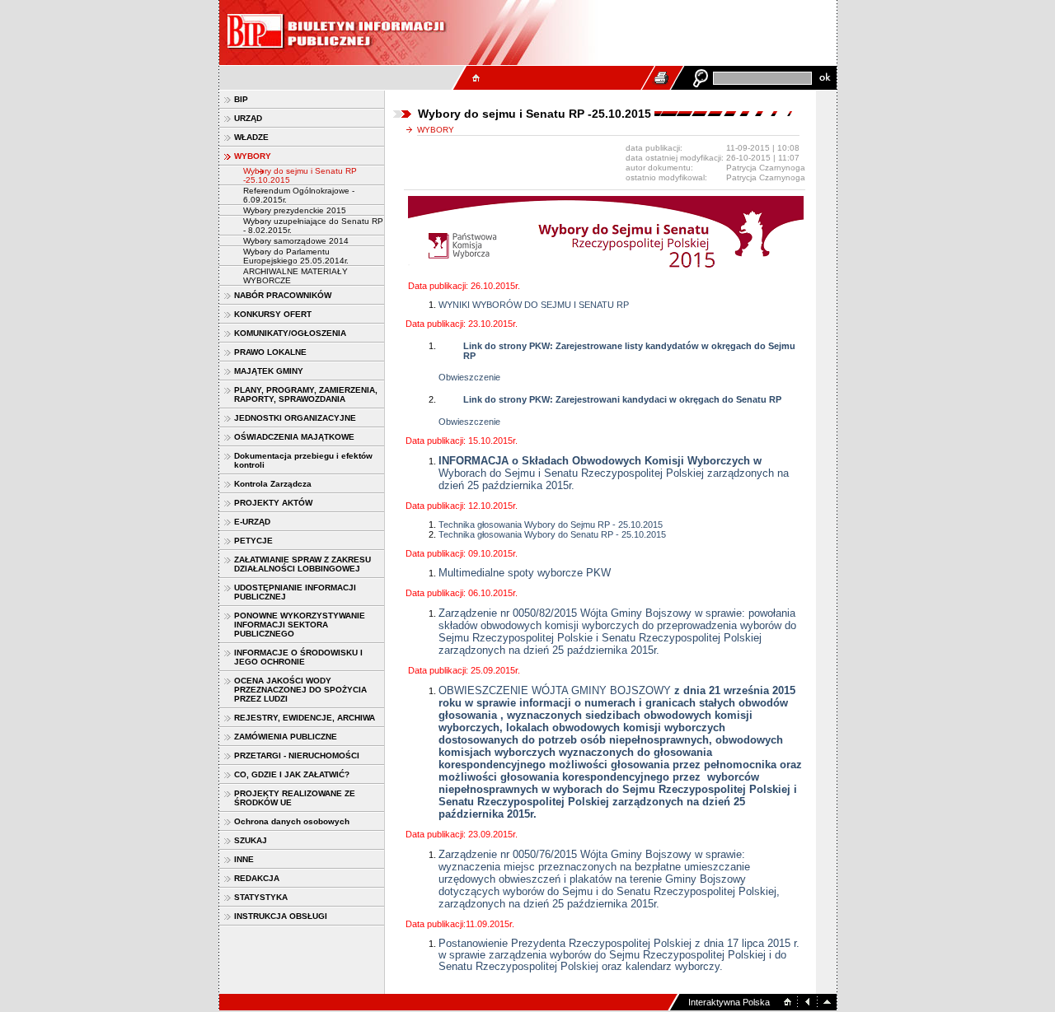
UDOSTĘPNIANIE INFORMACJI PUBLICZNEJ (295, 592)
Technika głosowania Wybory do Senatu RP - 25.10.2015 (552, 534)
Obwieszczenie (469, 377)
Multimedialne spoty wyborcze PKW (524, 573)
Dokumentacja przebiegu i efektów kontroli (303, 460)
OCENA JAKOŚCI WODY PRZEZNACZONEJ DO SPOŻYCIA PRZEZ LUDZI (300, 689)
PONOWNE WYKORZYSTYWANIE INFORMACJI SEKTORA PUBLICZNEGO (299, 624)
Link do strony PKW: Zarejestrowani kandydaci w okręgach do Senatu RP (622, 399)
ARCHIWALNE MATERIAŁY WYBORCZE (295, 276)
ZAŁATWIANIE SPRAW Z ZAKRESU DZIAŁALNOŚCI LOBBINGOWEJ (302, 564)
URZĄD (248, 118)
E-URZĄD (252, 521)
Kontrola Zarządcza (273, 483)
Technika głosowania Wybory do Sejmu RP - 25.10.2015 (550, 524)
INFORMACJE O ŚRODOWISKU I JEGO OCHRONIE (298, 657)
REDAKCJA (256, 878)
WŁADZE (251, 137)
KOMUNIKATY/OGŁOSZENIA (290, 333)
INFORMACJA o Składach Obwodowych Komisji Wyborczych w (600, 461)
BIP (241, 99)
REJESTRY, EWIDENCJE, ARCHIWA (304, 717)
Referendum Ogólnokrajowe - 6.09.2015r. (298, 195)
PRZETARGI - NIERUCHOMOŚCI (296, 755)
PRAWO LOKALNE (270, 352)
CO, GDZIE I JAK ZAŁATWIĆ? (291, 774)
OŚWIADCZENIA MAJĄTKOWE (294, 436)
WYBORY (252, 156)
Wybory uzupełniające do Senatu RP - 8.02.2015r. (313, 226)
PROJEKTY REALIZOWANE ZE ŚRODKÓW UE (294, 798)
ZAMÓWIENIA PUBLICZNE (285, 736)
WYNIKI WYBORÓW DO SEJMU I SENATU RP (533, 305)
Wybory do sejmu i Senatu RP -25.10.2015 (300, 175)
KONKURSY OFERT (273, 314)
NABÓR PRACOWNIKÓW (282, 295)
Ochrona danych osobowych (291, 821)
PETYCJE (253, 540)
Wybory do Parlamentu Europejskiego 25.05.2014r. (296, 256)
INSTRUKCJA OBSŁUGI (280, 916)
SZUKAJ (250, 840)
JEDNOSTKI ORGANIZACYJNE (295, 417)
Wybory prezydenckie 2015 (294, 210)
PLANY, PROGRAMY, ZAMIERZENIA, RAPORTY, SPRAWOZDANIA (305, 394)
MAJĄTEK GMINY (268, 370)
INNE (244, 859)
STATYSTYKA (261, 897)
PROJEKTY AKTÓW (273, 502)
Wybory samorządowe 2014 (296, 240)
